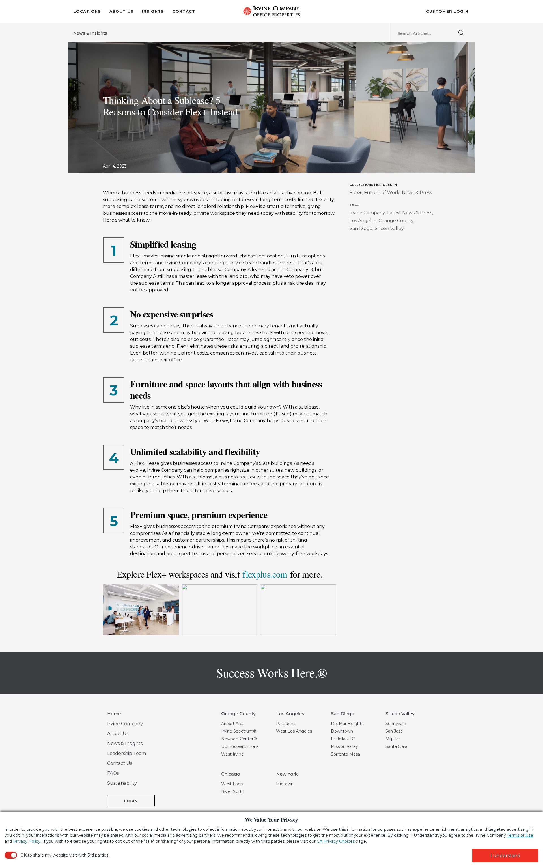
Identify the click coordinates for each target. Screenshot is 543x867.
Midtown (285, 783)
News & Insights (90, 33)
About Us (121, 11)
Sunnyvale (395, 723)
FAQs (113, 773)
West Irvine (232, 754)
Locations (87, 11)
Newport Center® (239, 738)
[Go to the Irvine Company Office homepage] (271, 11)
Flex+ (356, 192)
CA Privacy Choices (336, 841)
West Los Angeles (294, 731)
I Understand (505, 855)
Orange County (396, 220)
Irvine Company (367, 213)
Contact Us (119, 763)
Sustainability (122, 783)
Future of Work (382, 192)
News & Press (417, 192)
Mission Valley (344, 746)
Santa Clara (396, 746)
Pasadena (286, 723)
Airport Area (233, 723)
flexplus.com (264, 574)
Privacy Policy (26, 841)
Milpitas (392, 738)
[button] (141, 609)
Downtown (342, 731)
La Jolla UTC (343, 738)
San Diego (361, 228)
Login (131, 801)
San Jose (394, 731)
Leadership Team (126, 753)
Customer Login (447, 11)
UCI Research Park (239, 746)
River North (232, 791)
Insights (153, 11)
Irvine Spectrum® (239, 731)
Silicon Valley (389, 228)
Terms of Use (520, 835)
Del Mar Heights (347, 723)
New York (287, 774)
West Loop (232, 783)
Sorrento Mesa (345, 754)
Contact (184, 11)
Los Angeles (363, 220)
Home (114, 713)
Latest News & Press (409, 213)
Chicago (230, 774)
